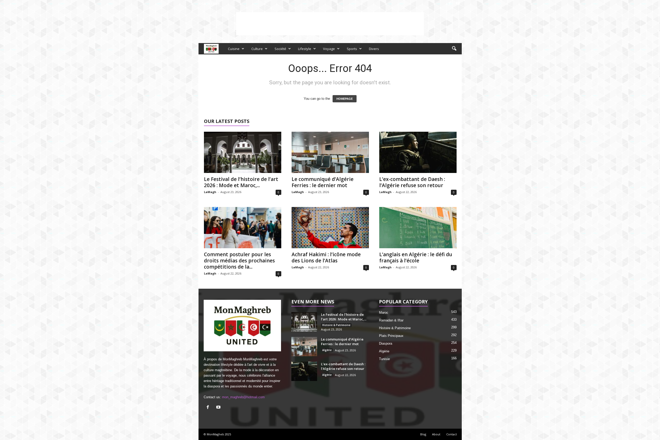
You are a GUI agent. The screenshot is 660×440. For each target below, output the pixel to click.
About (436, 434)
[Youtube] (458, 3)
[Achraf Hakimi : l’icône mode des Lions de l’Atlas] (330, 227)
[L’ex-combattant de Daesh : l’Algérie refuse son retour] (418, 152)
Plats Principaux (391, 336)
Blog (423, 434)
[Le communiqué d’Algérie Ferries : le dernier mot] (330, 152)
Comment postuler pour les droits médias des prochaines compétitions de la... (239, 260)
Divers (374, 48)
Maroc (383, 312)
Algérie (327, 350)
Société (280, 48)
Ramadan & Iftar (391, 320)
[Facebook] (450, 3)
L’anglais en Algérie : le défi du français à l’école (415, 257)
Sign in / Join (209, 3)
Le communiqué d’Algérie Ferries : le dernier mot (322, 182)
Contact (451, 434)
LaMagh (210, 192)
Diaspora (385, 343)
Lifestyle (304, 48)
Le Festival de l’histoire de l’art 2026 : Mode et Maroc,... (241, 182)
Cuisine (234, 48)
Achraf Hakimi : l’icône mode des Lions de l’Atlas (326, 257)
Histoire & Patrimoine (336, 325)
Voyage (329, 48)
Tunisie (384, 359)
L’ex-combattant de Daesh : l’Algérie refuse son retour (412, 182)
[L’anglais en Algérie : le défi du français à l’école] (418, 227)
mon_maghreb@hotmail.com (243, 397)
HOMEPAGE (344, 98)
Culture (257, 48)
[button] (454, 48)
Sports (352, 48)
